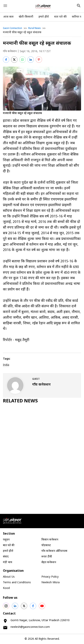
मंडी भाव (7, 562)
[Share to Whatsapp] (22, 59)
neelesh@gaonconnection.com (30, 627)
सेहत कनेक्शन (48, 562)
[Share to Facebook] (6, 59)
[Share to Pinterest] (39, 59)
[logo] (43, 6)
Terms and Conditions (17, 582)
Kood (6, 588)
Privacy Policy (50, 577)
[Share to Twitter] (14, 59)
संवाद (6, 557)
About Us (9, 577)
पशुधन (6, 540)
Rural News (34, 28)
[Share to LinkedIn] (31, 59)
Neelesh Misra (50, 582)
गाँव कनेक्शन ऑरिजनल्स (54, 551)
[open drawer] (5, 5)
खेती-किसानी (26, 17)
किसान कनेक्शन (49, 540)
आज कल (8, 17)
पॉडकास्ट (46, 545)
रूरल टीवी (46, 557)
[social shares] (6, 606)
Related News (20, 401)
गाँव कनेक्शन (10, 51)
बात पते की (60, 17)
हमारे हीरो (43, 17)
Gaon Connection (12, 28)
